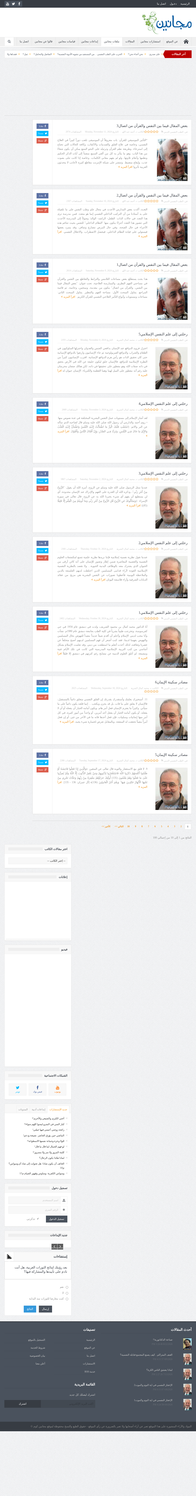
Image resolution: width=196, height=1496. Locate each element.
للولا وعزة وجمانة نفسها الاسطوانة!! (45, 1141)
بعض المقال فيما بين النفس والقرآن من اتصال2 (152, 195)
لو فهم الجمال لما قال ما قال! (49, 1146)
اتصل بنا (161, 3)
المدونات (23, 1109)
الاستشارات (89, 1363)
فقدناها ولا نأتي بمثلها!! (45, 54)
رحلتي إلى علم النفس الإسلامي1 (163, 613)
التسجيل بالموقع (36, 1339)
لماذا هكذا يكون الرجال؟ (51, 1157)
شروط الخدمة (38, 1347)
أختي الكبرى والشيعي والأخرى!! (48, 1118)
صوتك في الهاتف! (20, 54)
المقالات (130, 41)
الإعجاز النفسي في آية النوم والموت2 (153, 1385)
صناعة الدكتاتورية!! (162, 1339)
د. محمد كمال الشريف (127, 340)
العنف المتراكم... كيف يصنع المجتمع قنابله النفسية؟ (146, 1354)
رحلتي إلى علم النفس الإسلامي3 (163, 473)
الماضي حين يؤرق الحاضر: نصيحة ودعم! (43, 1135)
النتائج (30, 1309)
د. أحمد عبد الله (129, 131)
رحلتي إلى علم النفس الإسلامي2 (163, 543)
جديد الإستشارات (58, 1109)
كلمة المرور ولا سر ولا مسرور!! (48, 1152)
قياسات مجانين (66, 41)
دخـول (173, 3)
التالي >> (119, 826)
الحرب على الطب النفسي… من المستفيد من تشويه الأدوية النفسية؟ (129, 54)
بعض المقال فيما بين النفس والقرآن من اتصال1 (152, 265)
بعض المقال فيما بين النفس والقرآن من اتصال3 (152, 126)
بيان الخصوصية (37, 1355)
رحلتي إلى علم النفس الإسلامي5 (163, 334)
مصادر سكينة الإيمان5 (171, 755)
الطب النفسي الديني (173, 132)
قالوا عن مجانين (43, 41)
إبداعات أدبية (38, 1109)
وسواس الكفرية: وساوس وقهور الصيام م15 (42, 1173)
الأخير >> (107, 826)
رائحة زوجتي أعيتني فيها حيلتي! (48, 1129)
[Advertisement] (98, 88)
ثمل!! (64, 54)
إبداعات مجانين (89, 41)
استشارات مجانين (150, 41)
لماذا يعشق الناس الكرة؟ (159, 1369)
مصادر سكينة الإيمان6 (171, 682)
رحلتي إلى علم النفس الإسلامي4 (163, 404)
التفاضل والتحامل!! (82, 54)
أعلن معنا (40, 1363)
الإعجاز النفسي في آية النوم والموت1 (153, 1400)
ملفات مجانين (111, 41)
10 (128, 826)
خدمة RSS (90, 1371)
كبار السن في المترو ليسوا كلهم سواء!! (44, 1124)
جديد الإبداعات (58, 1235)
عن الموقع (172, 41)
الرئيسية (185, 3)
